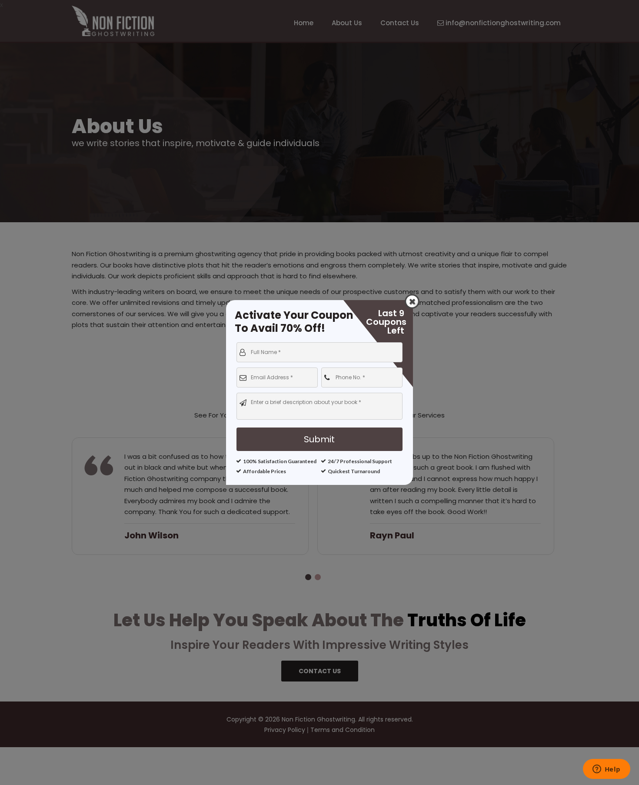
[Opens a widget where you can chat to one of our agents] (606, 770)
